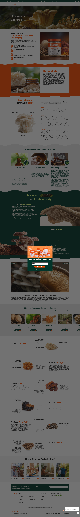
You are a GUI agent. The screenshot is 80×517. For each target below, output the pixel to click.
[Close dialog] (51, 247)
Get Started (39, 266)
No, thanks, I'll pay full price (40, 269)
